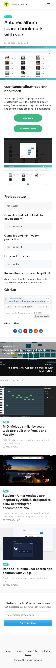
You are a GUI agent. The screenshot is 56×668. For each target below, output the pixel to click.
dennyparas (15, 298)
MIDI (6, 422)
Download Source (28, 129)
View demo (28, 118)
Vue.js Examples (20, 4)
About (8, 651)
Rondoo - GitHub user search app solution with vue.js (27, 571)
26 (48, 298)
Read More (42, 307)
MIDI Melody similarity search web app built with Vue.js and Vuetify (25, 431)
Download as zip (42, 316)
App (17, 323)
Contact (18, 651)
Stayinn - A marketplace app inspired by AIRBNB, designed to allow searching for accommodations (27, 502)
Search (8, 17)
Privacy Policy (32, 651)
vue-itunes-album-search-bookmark (28, 301)
